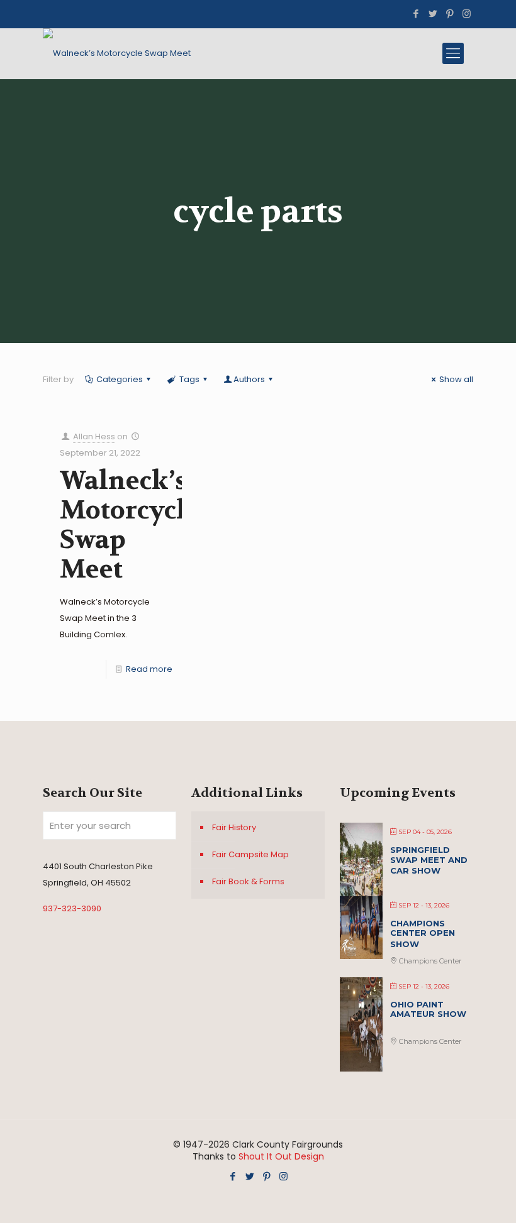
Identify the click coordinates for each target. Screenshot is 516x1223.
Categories (119, 379)
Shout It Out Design (281, 1156)
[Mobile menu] (453, 53)
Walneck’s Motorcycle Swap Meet (129, 525)
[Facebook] (415, 13)
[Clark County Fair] (117, 53)
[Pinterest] (449, 13)
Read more (149, 669)
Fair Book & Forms (248, 881)
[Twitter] (432, 13)
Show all (456, 379)
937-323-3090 (72, 908)
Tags (189, 379)
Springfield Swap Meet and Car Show (429, 860)
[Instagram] (466, 13)
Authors (249, 379)
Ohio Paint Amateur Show (428, 1009)
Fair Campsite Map (250, 854)
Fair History (234, 827)
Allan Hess (94, 436)
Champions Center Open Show (422, 933)
